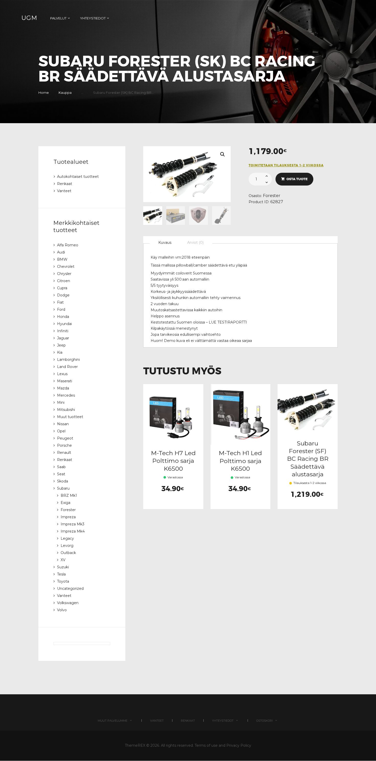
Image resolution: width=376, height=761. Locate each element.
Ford (61, 309)
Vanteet (64, 191)
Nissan (63, 424)
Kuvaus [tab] (164, 242)
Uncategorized (70, 588)
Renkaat (64, 183)
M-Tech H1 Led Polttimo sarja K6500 (240, 460)
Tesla (61, 574)
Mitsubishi (66, 409)
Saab (61, 467)
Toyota (63, 581)
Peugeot (65, 438)
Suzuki (63, 567)
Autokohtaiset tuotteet (78, 176)
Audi (61, 252)
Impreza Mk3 (72, 524)
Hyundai (64, 323)
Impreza (68, 517)
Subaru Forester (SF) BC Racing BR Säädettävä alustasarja (307, 459)
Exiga (65, 502)
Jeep (61, 345)
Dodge (63, 295)
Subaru (63, 488)
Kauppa (65, 92)
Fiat (60, 302)
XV (63, 560)
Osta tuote (297, 179)
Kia (59, 352)
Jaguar (63, 338)
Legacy (67, 538)
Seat (61, 474)
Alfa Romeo (67, 245)
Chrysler (64, 273)
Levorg (67, 545)
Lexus (62, 374)
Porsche (64, 445)
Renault (64, 452)
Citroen (63, 281)
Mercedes (66, 395)
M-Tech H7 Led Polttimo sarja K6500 (173, 460)
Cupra (62, 288)
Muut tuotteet (70, 416)
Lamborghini (68, 359)
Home (43, 92)
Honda (63, 316)
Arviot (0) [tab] (195, 242)
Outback (68, 552)
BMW (62, 259)
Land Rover (67, 366)
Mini (60, 402)
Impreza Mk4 (73, 531)
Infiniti (62, 331)
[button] (222, 154)
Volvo (62, 610)
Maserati (64, 381)
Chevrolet (65, 266)
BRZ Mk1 (69, 495)
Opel (61, 431)
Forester (271, 195)
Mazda (63, 388)
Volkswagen (68, 603)
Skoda (62, 481)
